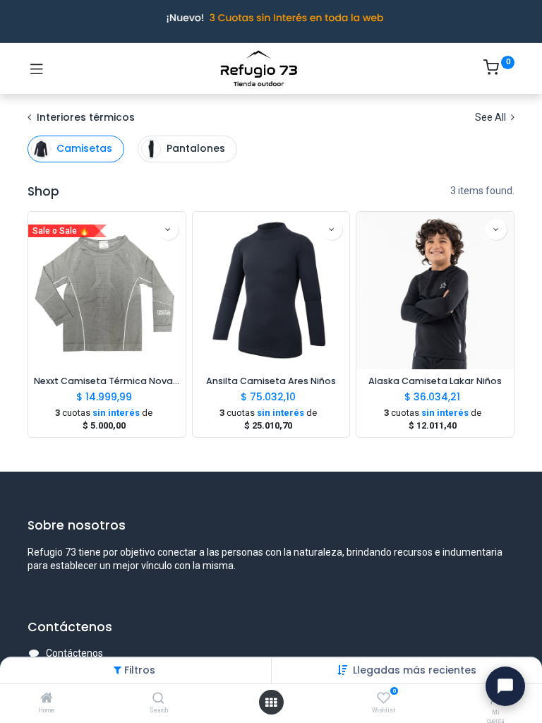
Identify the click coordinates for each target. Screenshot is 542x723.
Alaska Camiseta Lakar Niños (435, 381)
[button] (414, 670)
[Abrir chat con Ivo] (505, 686)
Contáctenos (74, 653)
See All (491, 117)
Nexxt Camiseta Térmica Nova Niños (107, 381)
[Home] (46, 699)
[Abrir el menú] (271, 702)
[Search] (158, 699)
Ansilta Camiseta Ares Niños (271, 381)
